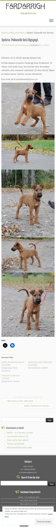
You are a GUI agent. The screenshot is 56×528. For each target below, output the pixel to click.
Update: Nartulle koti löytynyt (12, 362)
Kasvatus (20, 32)
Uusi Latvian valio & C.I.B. (17, 436)
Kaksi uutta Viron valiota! (17, 440)
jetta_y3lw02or (44, 45)
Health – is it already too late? (20, 432)
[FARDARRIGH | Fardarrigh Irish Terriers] (28, 6)
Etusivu (4, 32)
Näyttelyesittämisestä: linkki (19, 447)
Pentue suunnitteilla (15, 443)
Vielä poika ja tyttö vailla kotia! (40, 362)
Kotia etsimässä (24, 45)
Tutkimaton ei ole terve (10, 375)
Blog (12, 32)
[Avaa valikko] (51, 21)
